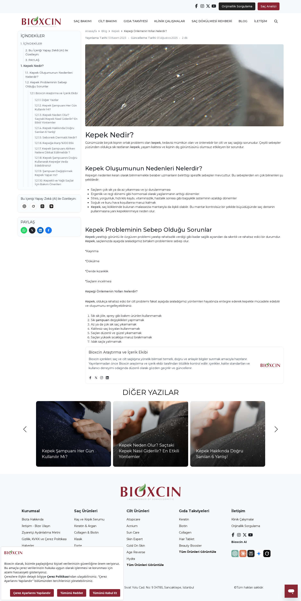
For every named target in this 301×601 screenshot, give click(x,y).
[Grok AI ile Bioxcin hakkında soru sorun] (266, 553)
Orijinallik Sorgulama (237, 6)
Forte (78, 545)
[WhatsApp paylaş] (24, 230)
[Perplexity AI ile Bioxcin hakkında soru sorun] (251, 553)
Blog (104, 31)
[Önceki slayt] (25, 429)
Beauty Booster (190, 545)
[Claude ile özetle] (51, 206)
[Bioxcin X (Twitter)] (208, 6)
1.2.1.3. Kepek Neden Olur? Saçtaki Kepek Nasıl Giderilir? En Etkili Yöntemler (56, 118)
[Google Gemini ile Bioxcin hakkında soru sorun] (259, 553)
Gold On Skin (136, 545)
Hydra (131, 559)
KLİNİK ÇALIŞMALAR (169, 21)
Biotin (183, 526)
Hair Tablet (186, 539)
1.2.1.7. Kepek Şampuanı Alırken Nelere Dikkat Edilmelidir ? (55, 150)
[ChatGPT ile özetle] (24, 206)
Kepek (116, 31)
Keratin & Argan (85, 526)
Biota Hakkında (32, 519)
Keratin (184, 519)
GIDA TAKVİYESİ (136, 21)
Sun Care (133, 532)
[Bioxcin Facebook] (196, 6)
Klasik (78, 539)
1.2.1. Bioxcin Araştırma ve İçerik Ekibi (54, 93)
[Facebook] (90, 378)
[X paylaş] (32, 230)
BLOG (243, 21)
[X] (96, 378)
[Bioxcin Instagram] (202, 6)
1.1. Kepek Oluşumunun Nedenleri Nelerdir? (48, 74)
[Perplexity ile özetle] (42, 206)
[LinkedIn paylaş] (40, 230)
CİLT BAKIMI (107, 21)
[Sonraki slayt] (276, 429)
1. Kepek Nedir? (32, 66)
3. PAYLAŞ (32, 60)
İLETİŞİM (260, 21)
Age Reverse (136, 552)
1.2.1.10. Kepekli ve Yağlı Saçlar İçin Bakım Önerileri (54, 182)
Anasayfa (91, 31)
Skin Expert (135, 539)
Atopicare (133, 519)
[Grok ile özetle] (33, 206)
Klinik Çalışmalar (242, 519)
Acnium (132, 526)
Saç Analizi (268, 6)
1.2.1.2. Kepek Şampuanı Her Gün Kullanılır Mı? (56, 107)
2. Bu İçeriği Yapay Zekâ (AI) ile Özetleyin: (46, 52)
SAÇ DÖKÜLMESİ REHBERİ (212, 21)
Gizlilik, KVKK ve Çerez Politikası (44, 539)
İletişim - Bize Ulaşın (36, 526)
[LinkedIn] (107, 378)
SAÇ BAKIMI (83, 21)
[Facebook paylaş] (48, 230)
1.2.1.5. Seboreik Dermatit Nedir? (56, 137)
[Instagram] (102, 378)
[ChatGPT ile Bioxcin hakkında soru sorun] (235, 553)
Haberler (28, 545)
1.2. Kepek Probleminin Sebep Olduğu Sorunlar (46, 84)
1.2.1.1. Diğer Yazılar (47, 99)
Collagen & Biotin (86, 532)
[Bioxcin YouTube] (214, 6)
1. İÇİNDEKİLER (31, 43)
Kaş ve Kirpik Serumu (89, 519)
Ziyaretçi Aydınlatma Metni (41, 532)
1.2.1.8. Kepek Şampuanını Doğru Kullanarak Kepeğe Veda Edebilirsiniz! (56, 161)
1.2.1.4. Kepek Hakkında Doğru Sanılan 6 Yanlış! (54, 129)
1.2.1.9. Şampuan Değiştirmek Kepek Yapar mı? (53, 173)
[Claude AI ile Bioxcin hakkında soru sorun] (243, 553)
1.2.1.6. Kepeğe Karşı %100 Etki (54, 143)
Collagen (185, 532)
